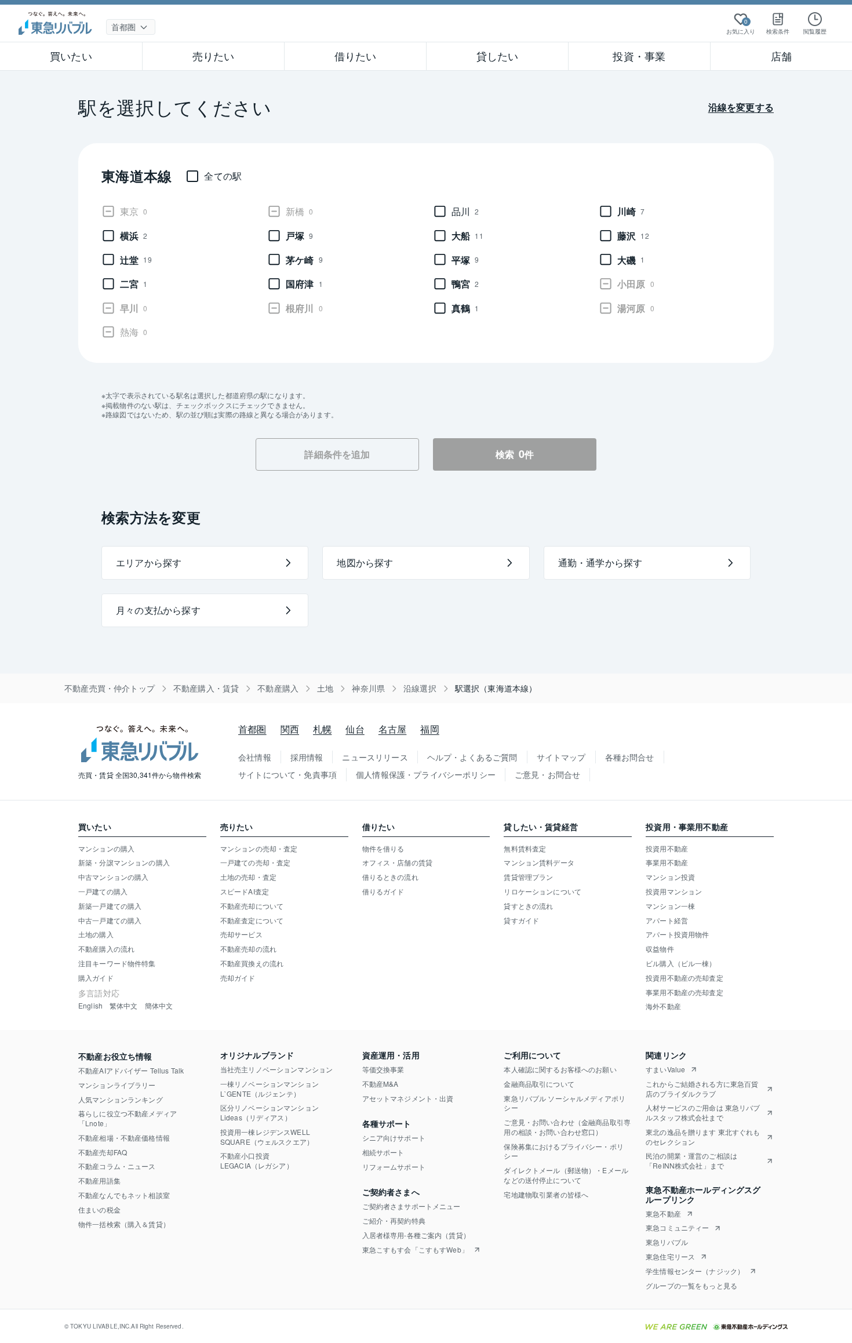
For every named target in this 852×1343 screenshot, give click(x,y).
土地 (325, 688)
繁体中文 (124, 1005)
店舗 (781, 55)
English (90, 1005)
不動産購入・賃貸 (206, 688)
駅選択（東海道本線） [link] (496, 688)
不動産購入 (277, 688)
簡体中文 (159, 1005)
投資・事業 (639, 55)
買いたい (71, 55)
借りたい (355, 55)
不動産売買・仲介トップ (109, 688)
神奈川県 (368, 688)
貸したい (497, 55)
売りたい (213, 55)
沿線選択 (419, 688)
